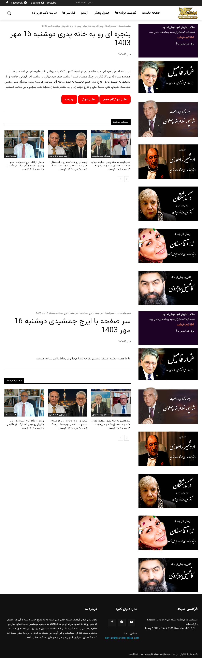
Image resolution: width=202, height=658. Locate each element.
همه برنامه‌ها (110, 26)
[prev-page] (120, 179)
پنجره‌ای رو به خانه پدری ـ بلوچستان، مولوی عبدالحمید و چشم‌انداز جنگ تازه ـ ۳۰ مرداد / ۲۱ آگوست (68, 165)
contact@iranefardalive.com (122, 638)
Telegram (34, 3)
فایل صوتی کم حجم (115, 99)
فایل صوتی (88, 99)
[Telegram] (25, 3)
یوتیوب (69, 99)
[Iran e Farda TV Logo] (188, 13)
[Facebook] (7, 3)
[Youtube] (42, 3)
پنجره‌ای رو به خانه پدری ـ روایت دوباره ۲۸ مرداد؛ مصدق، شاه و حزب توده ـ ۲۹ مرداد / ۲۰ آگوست (111, 165)
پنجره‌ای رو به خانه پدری (93, 26)
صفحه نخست (125, 26)
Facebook (17, 3)
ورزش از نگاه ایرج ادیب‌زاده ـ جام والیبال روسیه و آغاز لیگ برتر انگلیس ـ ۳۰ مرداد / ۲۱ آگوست (24, 165)
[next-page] (126, 179)
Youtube (51, 3)
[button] (9, 13)
